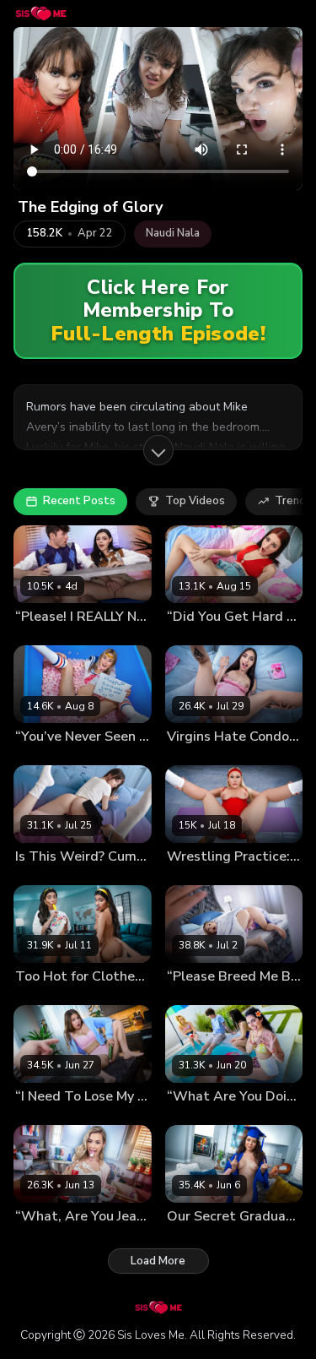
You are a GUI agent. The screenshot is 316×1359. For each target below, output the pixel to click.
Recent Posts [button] (79, 500)
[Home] (40, 13)
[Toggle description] (158, 450)
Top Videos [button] (195, 500)
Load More (158, 1261)
